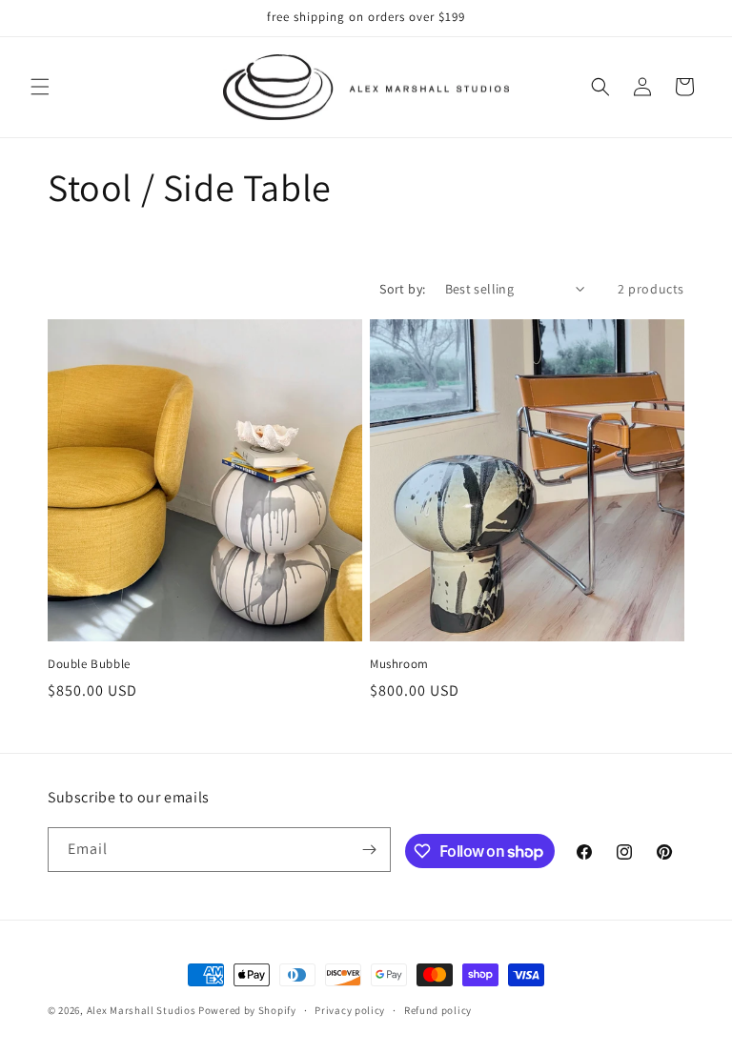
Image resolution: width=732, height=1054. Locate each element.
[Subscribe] (369, 849)
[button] (40, 87)
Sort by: (402, 288)
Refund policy (438, 1010)
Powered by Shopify (247, 1010)
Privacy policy (350, 1010)
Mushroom (399, 664)
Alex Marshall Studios (141, 1010)
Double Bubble (89, 664)
